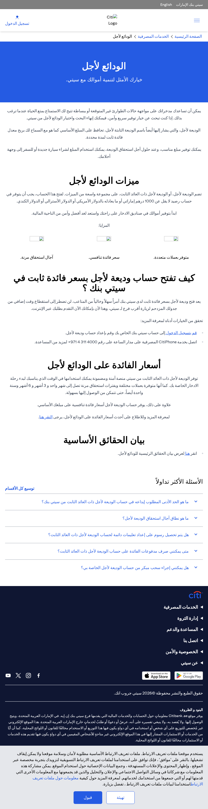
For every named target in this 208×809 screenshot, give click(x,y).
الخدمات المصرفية (181, 607)
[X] (18, 675)
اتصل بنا (190, 640)
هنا (187, 453)
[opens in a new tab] (189, 675)
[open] (197, 20)
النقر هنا (46, 417)
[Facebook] (39, 675)
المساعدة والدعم (182, 629)
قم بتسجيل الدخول (181, 332)
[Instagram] (28, 675)
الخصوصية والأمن (182, 651)
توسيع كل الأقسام (19, 488)
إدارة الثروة (187, 618)
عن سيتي (189, 662)
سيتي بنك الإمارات (189, 5)
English (166, 5)
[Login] (17, 17)
